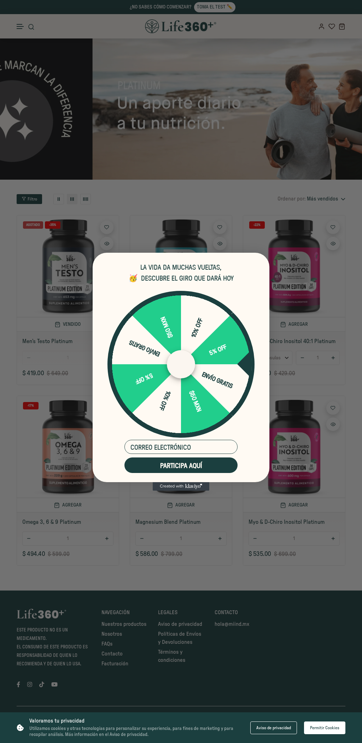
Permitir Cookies (324, 728)
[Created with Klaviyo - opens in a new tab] (181, 486)
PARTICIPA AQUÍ (181, 465)
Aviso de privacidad (273, 728)
